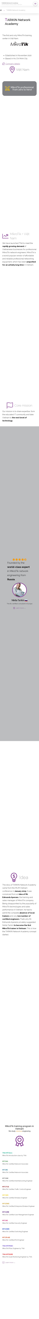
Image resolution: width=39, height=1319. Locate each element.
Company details (13, 64)
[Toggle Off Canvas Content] (35, 4)
